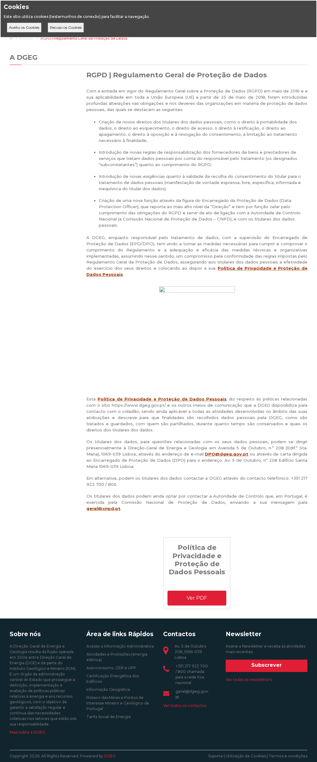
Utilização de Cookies (246, 756)
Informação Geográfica (108, 689)
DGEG (110, 756)
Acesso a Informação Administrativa (120, 646)
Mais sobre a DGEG (27, 732)
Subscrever (266, 665)
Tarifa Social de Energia (108, 716)
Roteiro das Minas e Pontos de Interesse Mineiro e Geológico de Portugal (117, 703)
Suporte (215, 756)
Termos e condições (288, 756)
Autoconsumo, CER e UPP (111, 668)
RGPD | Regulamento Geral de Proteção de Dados (84, 38)
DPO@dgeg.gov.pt (226, 454)
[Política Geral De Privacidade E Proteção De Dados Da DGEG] (196, 337)
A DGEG (23, 57)
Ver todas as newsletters (249, 679)
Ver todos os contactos (184, 705)
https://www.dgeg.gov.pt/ (139, 405)
